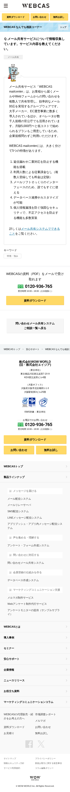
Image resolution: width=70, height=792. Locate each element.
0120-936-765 (38, 286)
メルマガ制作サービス (20, 597)
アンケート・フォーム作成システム (28, 545)
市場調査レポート (45, 714)
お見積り (9, 733)
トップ (63, 27)
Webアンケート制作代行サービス (27, 603)
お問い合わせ (39, 17)
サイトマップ (10, 759)
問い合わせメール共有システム (25, 562)
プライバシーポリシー (45, 759)
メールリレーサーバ (19, 505)
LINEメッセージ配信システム (24, 517)
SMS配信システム (18, 511)
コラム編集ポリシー (44, 768)
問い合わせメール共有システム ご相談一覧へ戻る (35, 326)
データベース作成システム (23, 580)
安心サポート (32, 349)
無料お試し (58, 17)
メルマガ (40, 720)
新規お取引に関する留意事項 (48, 763)
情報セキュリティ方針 (14, 763)
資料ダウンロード (16, 17)
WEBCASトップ (12, 349)
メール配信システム (19, 498)
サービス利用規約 (12, 768)
